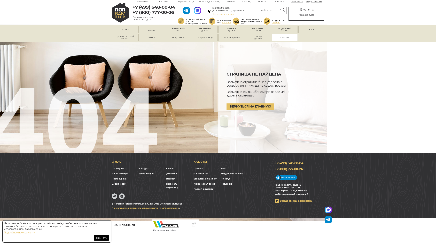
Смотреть (226, 22)
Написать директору (223, 14)
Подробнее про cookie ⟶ (19, 232)
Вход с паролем (314, 2)
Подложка (226, 183)
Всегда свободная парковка (296, 200)
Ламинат (198, 168)
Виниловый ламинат (205, 178)
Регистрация (297, 2)
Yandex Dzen (122, 197)
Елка (223, 168)
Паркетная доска (203, 188)
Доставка (171, 173)
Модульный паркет (232, 173)
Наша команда (120, 173)
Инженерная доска (204, 183)
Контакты (279, 2)
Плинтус (225, 178)
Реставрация (146, 173)
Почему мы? (119, 168)
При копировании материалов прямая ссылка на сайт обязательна (145, 208)
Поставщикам (119, 178)
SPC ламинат (200, 173)
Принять (101, 237)
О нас (116, 161)
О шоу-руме (162, 2)
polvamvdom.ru (120, 13)
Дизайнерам (119, 183)
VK (114, 197)
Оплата (170, 168)
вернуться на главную (250, 106)
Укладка (262, 2)
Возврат (231, 2)
